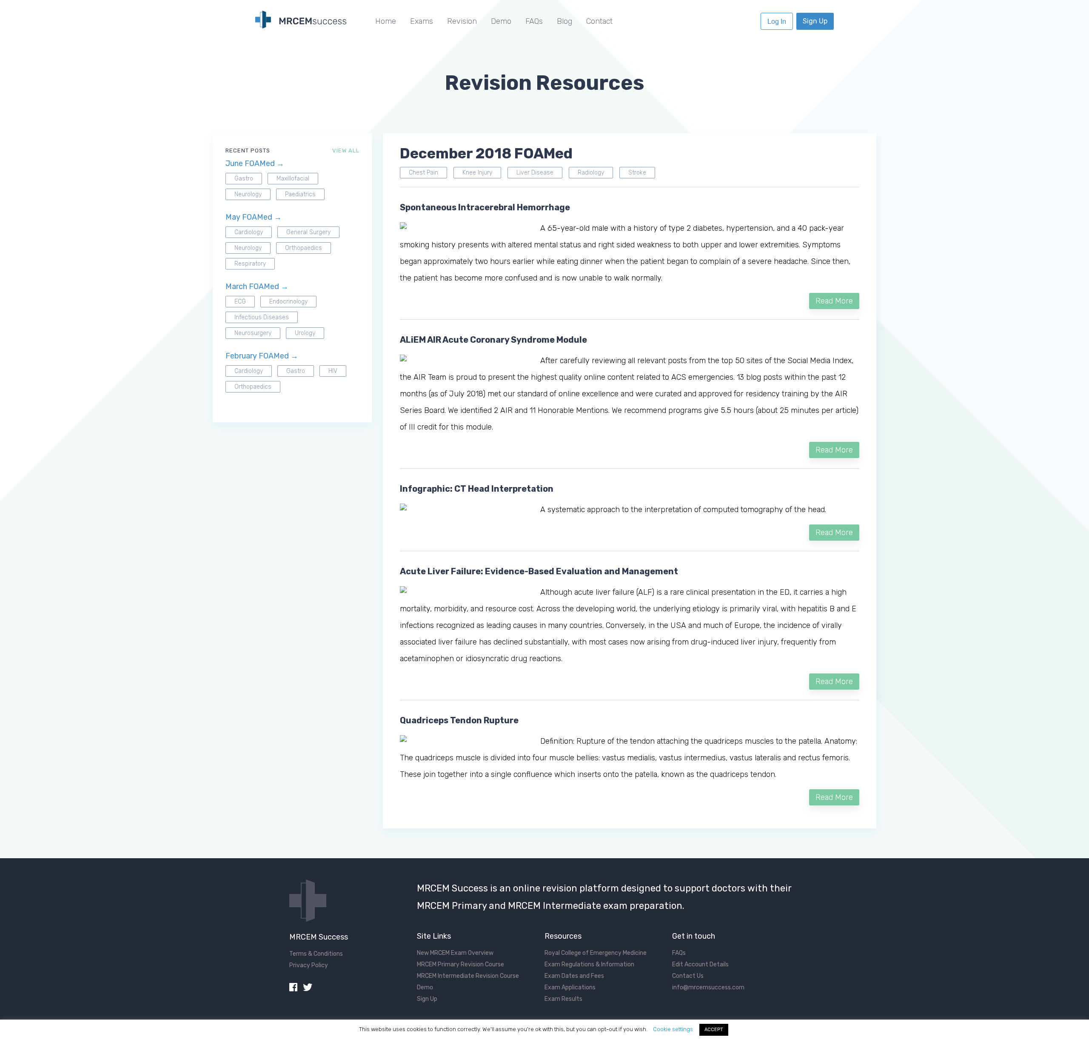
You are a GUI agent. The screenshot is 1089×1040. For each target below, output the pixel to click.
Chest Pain (423, 172)
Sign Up (815, 21)
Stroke (637, 172)
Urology (305, 333)
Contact (599, 21)
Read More (834, 301)
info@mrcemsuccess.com (708, 987)
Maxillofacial (293, 178)
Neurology (248, 194)
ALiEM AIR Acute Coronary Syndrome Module (493, 340)
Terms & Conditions (316, 953)
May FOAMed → (253, 217)
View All (345, 150)
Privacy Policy (308, 965)
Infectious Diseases (261, 317)
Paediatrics (300, 194)
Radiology (591, 172)
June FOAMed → (254, 163)
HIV (332, 371)
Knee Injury (477, 172)
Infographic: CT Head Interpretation (476, 489)
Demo (501, 21)
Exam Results (563, 999)
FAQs (534, 21)
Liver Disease (534, 172)
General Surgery (308, 232)
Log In (776, 21)
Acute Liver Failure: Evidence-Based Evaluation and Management (539, 571)
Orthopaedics (303, 248)
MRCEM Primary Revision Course (460, 964)
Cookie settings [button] (673, 1029)
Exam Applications (570, 987)
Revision (462, 21)
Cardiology (248, 232)
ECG (240, 301)
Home (385, 21)
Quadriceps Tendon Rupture (459, 720)
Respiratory (250, 263)
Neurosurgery (252, 333)
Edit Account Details (700, 964)
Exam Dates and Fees (574, 976)
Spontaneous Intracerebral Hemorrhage (485, 207)
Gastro (243, 178)
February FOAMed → (261, 356)
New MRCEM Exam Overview (455, 953)
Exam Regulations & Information (589, 964)
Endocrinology (288, 301)
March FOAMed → (256, 286)
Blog (564, 21)
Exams (421, 21)
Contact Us (688, 976)
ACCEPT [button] (713, 1029)
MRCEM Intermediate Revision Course (468, 976)
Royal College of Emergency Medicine (595, 953)
